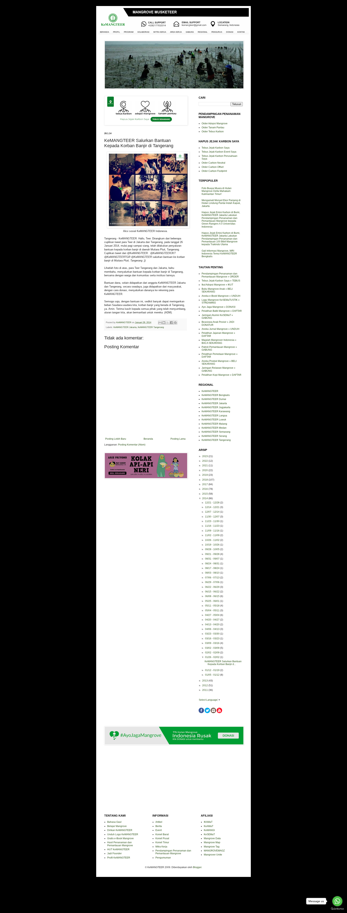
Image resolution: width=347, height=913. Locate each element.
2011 (205, 690)
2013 (205, 680)
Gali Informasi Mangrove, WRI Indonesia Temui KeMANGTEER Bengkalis (219, 253)
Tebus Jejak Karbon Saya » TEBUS (221, 280)
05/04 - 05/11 (212, 610)
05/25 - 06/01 (212, 601)
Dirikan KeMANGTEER (119, 830)
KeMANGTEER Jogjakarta (216, 407)
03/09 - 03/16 (212, 643)
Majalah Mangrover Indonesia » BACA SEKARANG (219, 341)
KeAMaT (208, 826)
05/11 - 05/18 (212, 605)
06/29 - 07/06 (212, 582)
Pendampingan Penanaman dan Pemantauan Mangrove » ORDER (220, 275)
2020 (205, 470)
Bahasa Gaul (114, 822)
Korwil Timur (162, 842)
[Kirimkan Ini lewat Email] (160, 323)
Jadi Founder (114, 853)
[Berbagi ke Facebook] (171, 323)
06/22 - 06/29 (212, 587)
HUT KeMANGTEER (118, 849)
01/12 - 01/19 (212, 670)
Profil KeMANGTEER (118, 857)
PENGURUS (216, 32)
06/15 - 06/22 (212, 591)
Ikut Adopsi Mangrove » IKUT (217, 284)
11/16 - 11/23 (212, 525)
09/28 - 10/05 (212, 549)
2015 (205, 493)
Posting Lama (178, 438)
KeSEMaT (209, 834)
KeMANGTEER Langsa (214, 415)
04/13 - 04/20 (212, 624)
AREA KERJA (176, 32)
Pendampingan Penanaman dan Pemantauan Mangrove (173, 852)
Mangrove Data (212, 838)
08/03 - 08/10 (212, 572)
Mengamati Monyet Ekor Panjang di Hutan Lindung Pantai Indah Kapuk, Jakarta (221, 203)
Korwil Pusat (162, 838)
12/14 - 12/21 (212, 507)
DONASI (229, 32)
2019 (205, 475)
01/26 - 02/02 (212, 657)
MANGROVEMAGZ (214, 850)
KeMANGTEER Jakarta (125, 327)
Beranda (148, 438)
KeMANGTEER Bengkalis (216, 395)
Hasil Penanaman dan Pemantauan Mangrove (120, 844)
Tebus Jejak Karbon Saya (216, 147)
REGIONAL (202, 32)
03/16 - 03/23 (212, 638)
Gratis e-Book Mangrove (120, 838)
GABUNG (190, 32)
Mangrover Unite (213, 854)
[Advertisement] (145, 496)
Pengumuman (163, 857)
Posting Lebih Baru (115, 438)
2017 (205, 484)
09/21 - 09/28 (212, 554)
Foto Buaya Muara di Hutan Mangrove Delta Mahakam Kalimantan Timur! (217, 191)
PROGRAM (129, 32)
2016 (205, 489)
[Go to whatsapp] (337, 901)
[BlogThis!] (164, 323)
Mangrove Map (212, 842)
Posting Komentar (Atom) (131, 444)
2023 (205, 456)
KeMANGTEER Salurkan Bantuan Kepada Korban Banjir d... (223, 663)
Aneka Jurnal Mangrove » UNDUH (220, 329)
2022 (205, 461)
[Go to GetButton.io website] (337, 909)
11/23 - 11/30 (212, 521)
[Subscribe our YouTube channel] (219, 712)
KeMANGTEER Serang (214, 436)
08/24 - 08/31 (212, 563)
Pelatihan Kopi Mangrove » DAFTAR (221, 375)
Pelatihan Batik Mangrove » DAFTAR (222, 311)
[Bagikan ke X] (168, 323)
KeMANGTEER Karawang (216, 411)
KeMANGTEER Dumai (214, 399)
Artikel (158, 822)
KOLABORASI (143, 32)
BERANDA (104, 32)
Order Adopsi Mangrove (215, 123)
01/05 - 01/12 (212, 674)
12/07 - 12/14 (212, 511)
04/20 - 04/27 (212, 619)
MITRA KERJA (159, 32)
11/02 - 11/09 (212, 535)
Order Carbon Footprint (214, 171)
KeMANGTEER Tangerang (151, 327)
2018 (205, 479)
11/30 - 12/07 (212, 516)
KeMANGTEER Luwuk (214, 419)
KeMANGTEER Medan (214, 427)
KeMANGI (209, 830)
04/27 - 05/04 (212, 615)
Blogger (197, 867)
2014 (205, 498)
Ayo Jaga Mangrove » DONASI (218, 307)
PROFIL (116, 32)
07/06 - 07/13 (212, 577)
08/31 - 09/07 (212, 558)
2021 (205, 465)
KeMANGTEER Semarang (216, 431)
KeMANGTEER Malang (214, 423)
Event (158, 830)
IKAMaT (208, 822)
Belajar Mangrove (117, 826)
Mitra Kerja (161, 846)
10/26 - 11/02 (212, 540)
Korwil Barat (162, 834)
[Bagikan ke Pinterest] (175, 323)
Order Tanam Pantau (213, 127)
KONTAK (241, 32)
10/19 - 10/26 (212, 544)
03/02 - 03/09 (212, 648)
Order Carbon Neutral (213, 162)
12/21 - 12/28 (212, 502)
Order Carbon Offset (213, 167)
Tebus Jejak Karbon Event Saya (219, 151)
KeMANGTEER (210, 391)
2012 (205, 685)
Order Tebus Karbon (213, 131)
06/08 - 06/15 (212, 596)
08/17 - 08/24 (212, 568)
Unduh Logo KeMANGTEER (122, 834)
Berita (158, 826)
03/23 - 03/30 (212, 633)
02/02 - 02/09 (212, 652)
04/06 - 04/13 (212, 629)
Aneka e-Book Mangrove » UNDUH (221, 296)
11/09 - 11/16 (212, 530)
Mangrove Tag (211, 846)
